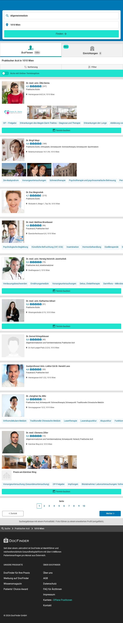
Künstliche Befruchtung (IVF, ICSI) (47, 247)
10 (84, 506)
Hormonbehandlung (91, 247)
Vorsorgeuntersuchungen (34, 180)
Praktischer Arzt (22, 528)
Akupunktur (105, 421)
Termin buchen (63, 130)
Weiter (109, 513)
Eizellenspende (111, 247)
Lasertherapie (70, 421)
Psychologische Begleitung (15, 247)
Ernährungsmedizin (40, 283)
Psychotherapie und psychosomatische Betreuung (92, 180)
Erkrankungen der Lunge (95, 123)
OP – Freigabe (9, 123)
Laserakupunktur (89, 421)
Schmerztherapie (57, 180)
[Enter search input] (61, 15)
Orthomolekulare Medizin (14, 421)
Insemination (73, 247)
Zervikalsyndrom (11, 180)
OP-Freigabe (58, 484)
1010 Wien (39, 528)
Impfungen (73, 484)
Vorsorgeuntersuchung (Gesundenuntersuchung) (26, 484)
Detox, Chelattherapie (90, 283)
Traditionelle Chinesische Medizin (45, 421)
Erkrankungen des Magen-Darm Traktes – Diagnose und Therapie (50, 123)
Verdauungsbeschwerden (15, 283)
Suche (7, 528)
